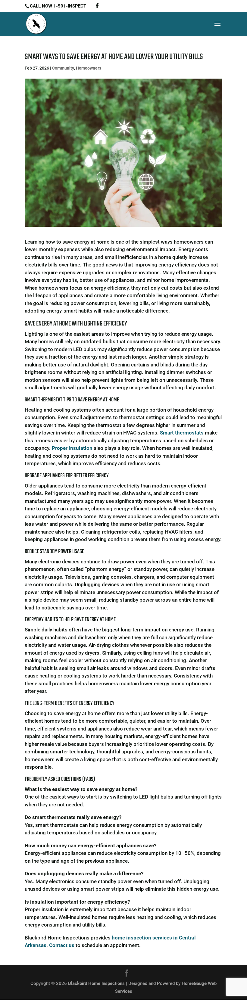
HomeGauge (194, 983)
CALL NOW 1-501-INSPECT (58, 6)
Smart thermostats (182, 433)
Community (63, 68)
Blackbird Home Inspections (96, 983)
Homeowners (88, 68)
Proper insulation (72, 448)
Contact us (61, 945)
